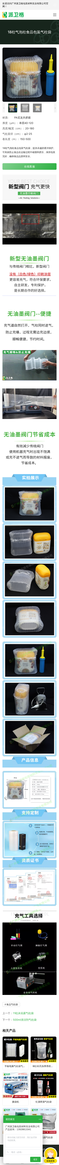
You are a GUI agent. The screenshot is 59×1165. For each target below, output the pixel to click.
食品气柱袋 (12, 1004)
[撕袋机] (15, 1089)
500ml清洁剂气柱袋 (25, 1019)
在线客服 (29, 166)
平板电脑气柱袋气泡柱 (16, 1066)
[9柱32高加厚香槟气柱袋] (43, 1053)
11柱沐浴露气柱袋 (23, 1013)
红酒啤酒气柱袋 (44, 1101)
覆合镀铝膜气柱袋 (43, 1137)
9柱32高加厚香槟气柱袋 (44, 1066)
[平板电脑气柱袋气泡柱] (15, 1053)
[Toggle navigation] (54, 15)
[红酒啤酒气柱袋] (43, 1089)
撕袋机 (15, 1101)
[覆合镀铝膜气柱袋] (43, 1124)
